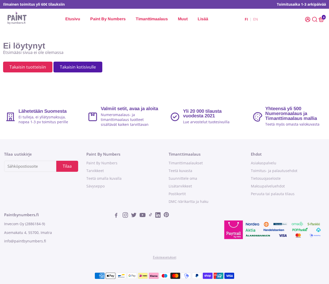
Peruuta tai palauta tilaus (273, 194)
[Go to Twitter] (134, 215)
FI (246, 19)
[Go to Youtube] (143, 215)
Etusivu (72, 19)
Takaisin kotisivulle (78, 67)
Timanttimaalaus (152, 19)
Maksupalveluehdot (268, 186)
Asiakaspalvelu (263, 163)
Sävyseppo (95, 186)
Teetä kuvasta (180, 170)
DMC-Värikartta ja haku (188, 201)
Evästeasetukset (164, 257)
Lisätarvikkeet (180, 186)
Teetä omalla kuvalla (104, 178)
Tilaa (67, 166)
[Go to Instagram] (126, 215)
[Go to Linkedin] (158, 215)
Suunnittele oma (183, 178)
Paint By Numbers (108, 19)
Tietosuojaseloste (266, 178)
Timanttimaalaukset (186, 163)
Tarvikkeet (95, 170)
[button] (308, 19)
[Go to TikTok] (150, 215)
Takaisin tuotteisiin (28, 67)
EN (255, 19)
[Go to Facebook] (118, 215)
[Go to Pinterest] (166, 215)
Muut (183, 19)
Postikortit (177, 194)
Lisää (203, 19)
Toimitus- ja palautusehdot (274, 170)
